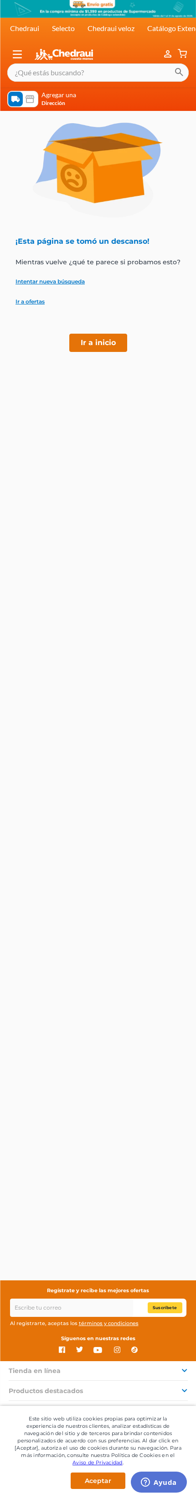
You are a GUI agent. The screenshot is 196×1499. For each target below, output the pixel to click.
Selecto (63, 28)
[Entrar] (168, 54)
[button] (17, 54)
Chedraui (24, 28)
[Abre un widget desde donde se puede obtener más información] (159, 1483)
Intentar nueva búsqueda (50, 281)
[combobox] (98, 72)
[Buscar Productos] (179, 72)
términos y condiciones (109, 1323)
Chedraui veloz (111, 28)
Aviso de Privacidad (97, 1462)
